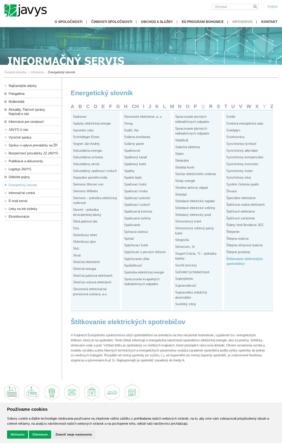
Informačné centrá (22, 193)
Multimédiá (16, 101)
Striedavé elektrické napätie (195, 201)
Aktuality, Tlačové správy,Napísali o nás (27, 112)
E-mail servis (18, 201)
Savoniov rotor (83, 130)
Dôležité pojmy (19, 177)
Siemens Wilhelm (85, 191)
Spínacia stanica (136, 232)
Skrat (77, 255)
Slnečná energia (84, 269)
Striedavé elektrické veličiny (195, 208)
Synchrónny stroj (238, 177)
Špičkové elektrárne (240, 211)
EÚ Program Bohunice (203, 22)
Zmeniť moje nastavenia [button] (74, 434)
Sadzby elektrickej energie (92, 123)
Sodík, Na (131, 130)
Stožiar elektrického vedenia (195, 174)
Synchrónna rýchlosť (241, 144)
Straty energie (185, 181)
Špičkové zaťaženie (240, 218)
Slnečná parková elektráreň (92, 275)
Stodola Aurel (184, 167)
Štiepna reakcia (237, 238)
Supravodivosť (185, 285)
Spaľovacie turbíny (137, 218)
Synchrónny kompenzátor (244, 157)
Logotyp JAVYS (20, 169)
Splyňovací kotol (136, 245)
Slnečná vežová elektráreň (92, 282)
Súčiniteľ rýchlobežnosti (192, 272)
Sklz (76, 248)
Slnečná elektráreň (86, 262)
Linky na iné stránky (23, 209)
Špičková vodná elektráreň (245, 204)
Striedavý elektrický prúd (193, 215)
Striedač (181, 194)
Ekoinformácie (19, 216)
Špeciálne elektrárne (241, 198)
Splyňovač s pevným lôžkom (145, 252)
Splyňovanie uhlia (136, 259)
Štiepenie (232, 232)
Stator (179, 153)
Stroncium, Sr (185, 247)
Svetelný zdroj (185, 304)
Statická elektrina (187, 147)
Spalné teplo (133, 177)
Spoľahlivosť (133, 265)
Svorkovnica (235, 137)
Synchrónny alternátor (242, 150)
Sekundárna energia (87, 150)
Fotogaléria (16, 93)
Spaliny (129, 171)
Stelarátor (182, 160)
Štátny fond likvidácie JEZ (244, 225)
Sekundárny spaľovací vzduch (95, 171)
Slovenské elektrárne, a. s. (143, 116)
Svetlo (230, 116)
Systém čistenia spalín (242, 184)
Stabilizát (181, 140)
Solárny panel (134, 144)
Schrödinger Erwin (86, 137)
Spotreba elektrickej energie (144, 272)
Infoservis (242, 22)
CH (135, 106)
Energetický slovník (23, 185)
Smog (128, 123)
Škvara (231, 191)
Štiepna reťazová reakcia (244, 245)
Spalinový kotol (135, 164)
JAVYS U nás (18, 129)
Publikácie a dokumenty (26, 161)
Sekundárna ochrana (88, 157)
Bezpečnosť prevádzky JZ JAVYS (33, 153)
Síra (76, 228)
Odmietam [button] (40, 434)
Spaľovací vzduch (137, 204)
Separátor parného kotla (90, 177)
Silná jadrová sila (85, 221)
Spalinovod (132, 150)
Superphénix (184, 278)
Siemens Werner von (88, 184)
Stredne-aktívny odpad (191, 187)
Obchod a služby (157, 22)
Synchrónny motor (239, 171)
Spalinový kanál (135, 157)
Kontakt (269, 22)
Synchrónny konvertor (242, 164)
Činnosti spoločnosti (111, 22)
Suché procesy (186, 265)
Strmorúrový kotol (188, 221)
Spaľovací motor (136, 191)
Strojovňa (182, 240)
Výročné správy (20, 137)
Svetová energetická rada (244, 123)
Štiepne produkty (238, 252)
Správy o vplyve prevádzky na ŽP (33, 145)
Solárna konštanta (137, 137)
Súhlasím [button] (17, 434)
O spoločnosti (68, 22)
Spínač (129, 238)
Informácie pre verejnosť (26, 121)
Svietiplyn (233, 130)
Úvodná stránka (15, 72)
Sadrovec (80, 116)
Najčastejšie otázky (23, 86)
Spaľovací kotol (135, 184)
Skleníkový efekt (85, 235)
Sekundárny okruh (86, 164)
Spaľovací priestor (137, 198)
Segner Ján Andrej (86, 144)
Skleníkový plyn (84, 241)
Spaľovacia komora (138, 211)
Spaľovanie (132, 225)
